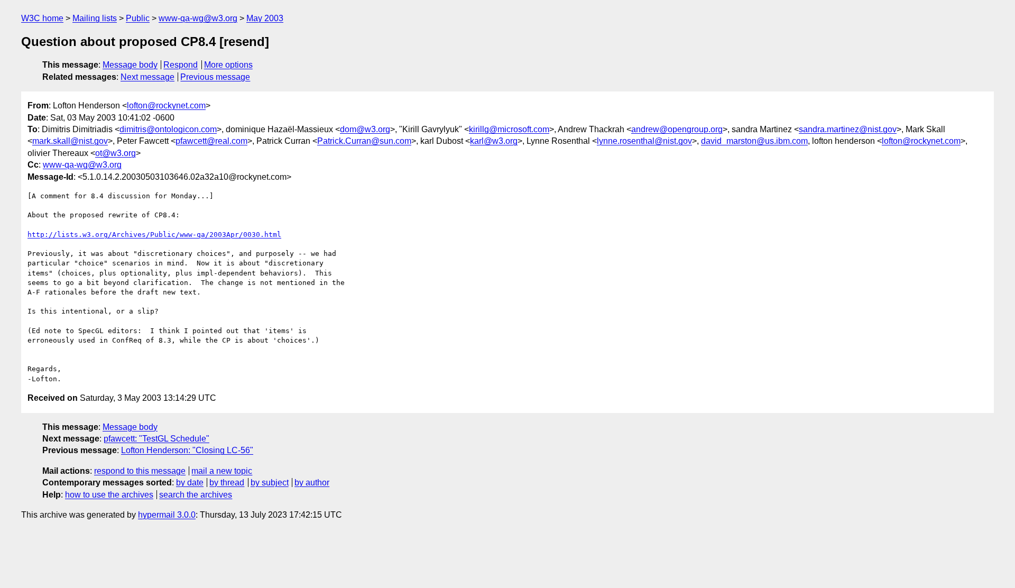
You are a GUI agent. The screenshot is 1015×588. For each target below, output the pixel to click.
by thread (226, 482)
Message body (130, 64)
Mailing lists (94, 18)
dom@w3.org (365, 129)
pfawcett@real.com (211, 140)
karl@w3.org (494, 140)
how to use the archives (109, 494)
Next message (147, 76)
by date (190, 482)
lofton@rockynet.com (166, 105)
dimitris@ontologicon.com (168, 129)
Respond (180, 64)
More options (228, 64)
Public (138, 18)
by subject (270, 482)
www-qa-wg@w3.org (198, 18)
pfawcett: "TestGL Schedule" (156, 438)
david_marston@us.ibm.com (754, 140)
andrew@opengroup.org (677, 129)
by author (311, 482)
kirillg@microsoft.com (509, 129)
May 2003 (264, 18)
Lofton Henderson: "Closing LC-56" (187, 450)
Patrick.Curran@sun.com (364, 140)
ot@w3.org (115, 153)
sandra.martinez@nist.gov (848, 129)
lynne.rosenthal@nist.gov (644, 140)
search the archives (195, 494)
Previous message (215, 76)
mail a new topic (221, 470)
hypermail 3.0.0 (167, 514)
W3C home (42, 18)
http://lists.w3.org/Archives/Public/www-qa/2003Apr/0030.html (154, 234)
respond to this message (140, 470)
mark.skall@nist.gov (70, 140)
